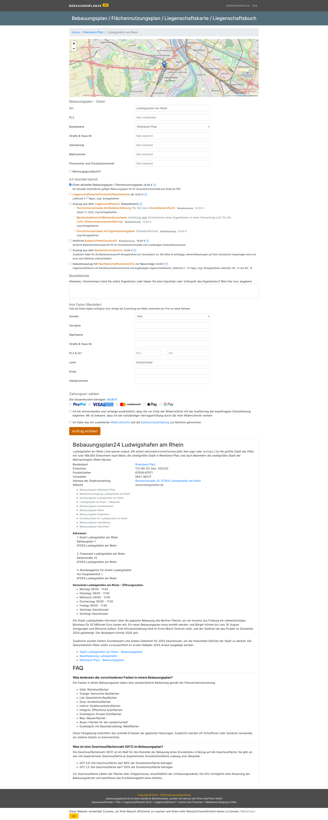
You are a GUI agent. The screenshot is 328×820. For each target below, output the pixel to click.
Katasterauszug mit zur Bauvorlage (119, 263)
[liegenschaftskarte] (145, 194)
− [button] (74, 49)
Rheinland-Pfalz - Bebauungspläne (102, 660)
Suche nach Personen (191, 802)
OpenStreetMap (241, 95)
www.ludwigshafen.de (149, 485)
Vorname (75, 325)
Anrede (73, 316)
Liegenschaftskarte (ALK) (137, 802)
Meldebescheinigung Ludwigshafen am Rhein (105, 493)
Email (72, 371)
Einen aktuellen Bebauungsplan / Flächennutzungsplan (112, 184)
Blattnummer (77, 154)
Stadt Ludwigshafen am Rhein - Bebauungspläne (111, 652)
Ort (71, 108)
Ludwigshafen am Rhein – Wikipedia (100, 501)
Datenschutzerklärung (155, 422)
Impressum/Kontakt (102, 802)
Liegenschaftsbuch (165, 802)
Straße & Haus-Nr (80, 136)
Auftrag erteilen (85, 431)
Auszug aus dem (103, 250)
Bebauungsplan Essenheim (95, 514)
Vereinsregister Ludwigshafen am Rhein (102, 497)
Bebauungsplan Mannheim (94, 526)
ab (108, 194)
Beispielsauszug (185, 208)
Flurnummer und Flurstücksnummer (91, 163)
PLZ (71, 117)
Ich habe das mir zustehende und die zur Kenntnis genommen (137, 422)
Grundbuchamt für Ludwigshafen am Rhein (103, 518)
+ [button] (74, 43)
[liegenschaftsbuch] (141, 204)
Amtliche (109, 240)
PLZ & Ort (75, 353)
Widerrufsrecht (120, 422)
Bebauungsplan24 (88, 5)
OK (74, 816)
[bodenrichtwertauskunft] (147, 240)
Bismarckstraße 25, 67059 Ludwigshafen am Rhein (168, 480)
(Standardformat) (132, 231)
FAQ (254, 5)
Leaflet (228, 95)
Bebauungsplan (238, 5)
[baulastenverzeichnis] (134, 250)
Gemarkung (76, 145)
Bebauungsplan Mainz (92, 510)
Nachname (76, 334)
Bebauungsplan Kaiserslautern (96, 506)
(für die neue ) (140, 208)
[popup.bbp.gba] (154, 184)
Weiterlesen (247, 811)
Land (72, 362)
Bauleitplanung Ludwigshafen (98, 656)
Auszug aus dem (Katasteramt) (106, 204)
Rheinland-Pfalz (145, 464)
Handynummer (78, 380)
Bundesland (76, 126)
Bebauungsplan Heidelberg (95, 522)
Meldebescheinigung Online (221, 802)
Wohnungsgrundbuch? (86, 171)
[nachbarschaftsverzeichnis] (166, 263)
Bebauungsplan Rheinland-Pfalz (97, 489)
